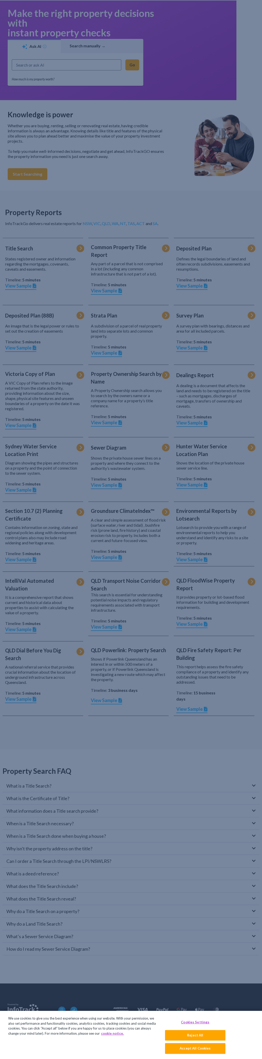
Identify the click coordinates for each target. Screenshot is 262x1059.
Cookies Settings (195, 1022)
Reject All (195, 1035)
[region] (131, 1035)
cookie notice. (112, 1033)
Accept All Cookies (195, 1048)
